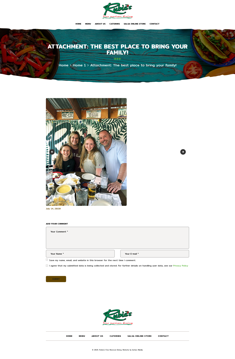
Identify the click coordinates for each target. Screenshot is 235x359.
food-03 (52, 152)
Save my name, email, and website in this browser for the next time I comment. (92, 260)
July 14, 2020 (53, 208)
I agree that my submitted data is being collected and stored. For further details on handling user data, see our (118, 265)
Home (63, 65)
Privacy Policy (180, 265)
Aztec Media (137, 350)
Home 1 (79, 65)
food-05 (185, 152)
